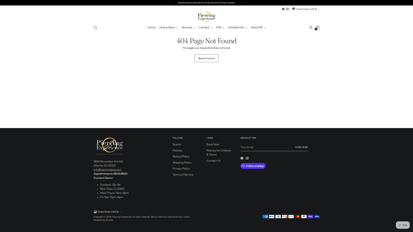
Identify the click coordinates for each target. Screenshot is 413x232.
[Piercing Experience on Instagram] (287, 9)
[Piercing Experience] (206, 16)
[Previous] (168, 2)
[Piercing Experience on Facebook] (283, 9)
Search (177, 144)
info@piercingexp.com (107, 169)
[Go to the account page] (311, 27)
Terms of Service (183, 174)
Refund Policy (181, 156)
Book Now (212, 144)
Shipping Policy (182, 162)
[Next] (244, 2)
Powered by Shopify (103, 220)
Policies (177, 150)
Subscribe (301, 147)
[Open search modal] (95, 27)
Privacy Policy (181, 168)
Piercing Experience (121, 216)
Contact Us (213, 160)
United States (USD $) (306, 9)
